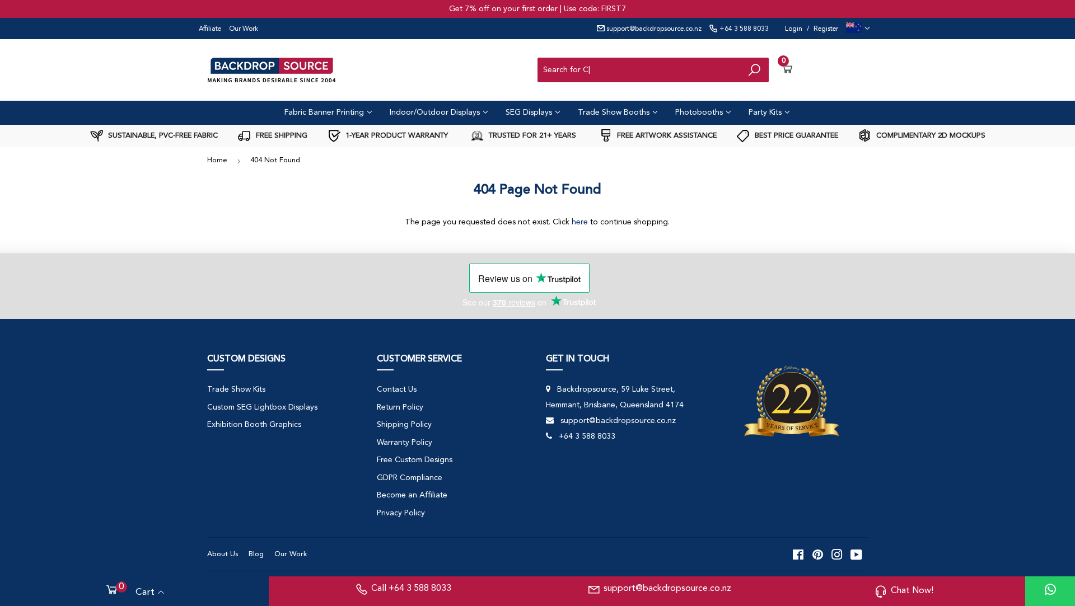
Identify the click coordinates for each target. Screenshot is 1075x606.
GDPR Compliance (409, 478)
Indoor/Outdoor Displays (436, 112)
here (580, 222)
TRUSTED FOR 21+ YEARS (531, 135)
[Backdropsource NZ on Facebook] (798, 554)
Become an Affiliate (412, 495)
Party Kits (766, 112)
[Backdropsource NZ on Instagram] (837, 554)
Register (826, 29)
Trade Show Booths (615, 112)
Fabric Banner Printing (325, 112)
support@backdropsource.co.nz (653, 29)
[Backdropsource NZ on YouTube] (856, 554)
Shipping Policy (404, 425)
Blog (256, 554)
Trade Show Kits (236, 389)
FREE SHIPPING (280, 135)
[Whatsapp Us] (1050, 591)
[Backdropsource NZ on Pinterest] (818, 554)
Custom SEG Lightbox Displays (262, 407)
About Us (222, 554)
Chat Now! (912, 590)
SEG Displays (530, 112)
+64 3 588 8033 (743, 29)
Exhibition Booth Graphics (254, 425)
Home (217, 160)
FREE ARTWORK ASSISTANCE (666, 135)
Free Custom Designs (414, 460)
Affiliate (210, 29)
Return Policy (400, 407)
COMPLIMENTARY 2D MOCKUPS (929, 135)
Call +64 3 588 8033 (411, 588)
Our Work (243, 29)
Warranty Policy (404, 443)
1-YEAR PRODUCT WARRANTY (395, 135)
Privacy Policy (401, 513)
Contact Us (397, 389)
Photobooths (700, 112)
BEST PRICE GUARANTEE (795, 135)
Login (793, 29)
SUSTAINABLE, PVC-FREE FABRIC (162, 135)
